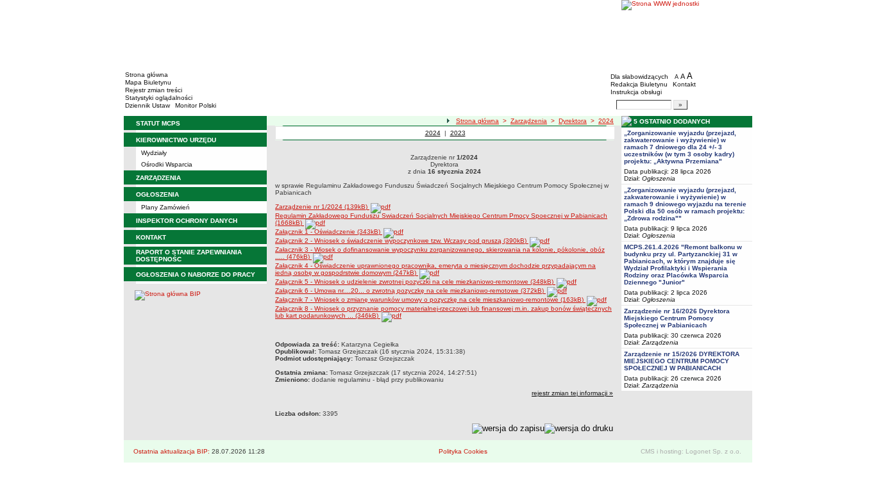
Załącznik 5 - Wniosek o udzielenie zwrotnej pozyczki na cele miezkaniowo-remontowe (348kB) (415, 281)
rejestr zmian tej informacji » (572, 393)
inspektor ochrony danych (186, 220)
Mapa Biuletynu (148, 82)
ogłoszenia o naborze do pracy (195, 274)
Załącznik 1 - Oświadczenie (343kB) (328, 231)
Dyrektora (573, 120)
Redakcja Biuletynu (639, 84)
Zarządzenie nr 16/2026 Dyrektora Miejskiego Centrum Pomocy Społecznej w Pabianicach (677, 318)
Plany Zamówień (165, 207)
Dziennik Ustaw (147, 105)
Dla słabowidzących (639, 76)
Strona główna (146, 74)
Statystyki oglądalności (158, 97)
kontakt (151, 237)
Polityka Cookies (463, 451)
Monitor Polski (195, 105)
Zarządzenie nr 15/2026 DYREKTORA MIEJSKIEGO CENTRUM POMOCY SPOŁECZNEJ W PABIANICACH (681, 361)
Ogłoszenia (658, 178)
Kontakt (684, 84)
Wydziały (154, 152)
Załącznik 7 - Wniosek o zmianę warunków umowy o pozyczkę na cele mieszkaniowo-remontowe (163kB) (430, 299)
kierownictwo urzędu (176, 140)
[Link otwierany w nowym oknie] (686, 33)
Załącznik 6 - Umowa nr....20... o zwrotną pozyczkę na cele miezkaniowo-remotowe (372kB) (410, 290)
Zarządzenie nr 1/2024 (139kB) (322, 206)
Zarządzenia (528, 120)
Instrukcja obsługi (636, 91)
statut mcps (158, 123)
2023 (458, 132)
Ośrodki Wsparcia (166, 164)
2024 (606, 120)
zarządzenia (158, 177)
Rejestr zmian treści (153, 90)
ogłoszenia (157, 194)
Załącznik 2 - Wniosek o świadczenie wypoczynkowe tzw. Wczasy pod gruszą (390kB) (401, 240)
